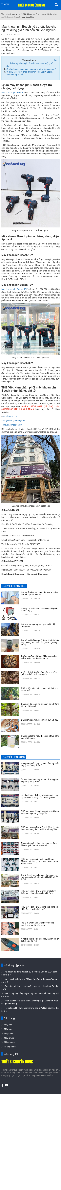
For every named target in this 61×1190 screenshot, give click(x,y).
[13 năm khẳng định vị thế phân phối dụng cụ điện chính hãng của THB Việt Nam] (10, 800)
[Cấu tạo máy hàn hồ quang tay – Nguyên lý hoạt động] (10, 613)
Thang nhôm (10, 1046)
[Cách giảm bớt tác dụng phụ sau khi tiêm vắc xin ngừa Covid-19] (10, 597)
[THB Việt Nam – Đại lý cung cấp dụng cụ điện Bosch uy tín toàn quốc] (10, 912)
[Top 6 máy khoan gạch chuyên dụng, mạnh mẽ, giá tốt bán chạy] (10, 927)
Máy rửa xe (9, 1037)
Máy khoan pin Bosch (12, 92)
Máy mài (8, 1024)
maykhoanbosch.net (12, 424)
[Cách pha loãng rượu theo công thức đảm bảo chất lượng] (10, 740)
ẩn (55, 60)
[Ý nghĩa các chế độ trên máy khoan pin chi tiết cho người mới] (10, 943)
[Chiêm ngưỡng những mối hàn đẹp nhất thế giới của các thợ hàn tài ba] (10, 661)
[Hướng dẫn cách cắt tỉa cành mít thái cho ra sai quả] (10, 693)
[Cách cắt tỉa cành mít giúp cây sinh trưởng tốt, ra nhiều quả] (10, 709)
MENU (6, 4)
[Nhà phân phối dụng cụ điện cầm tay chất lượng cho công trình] (10, 768)
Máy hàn (8, 1029)
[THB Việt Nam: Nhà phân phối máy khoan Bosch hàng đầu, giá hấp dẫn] (10, 816)
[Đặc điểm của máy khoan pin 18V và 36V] (10, 725)
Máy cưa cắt (9, 1042)
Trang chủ (5, 14)
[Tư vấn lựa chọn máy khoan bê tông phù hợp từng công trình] (10, 784)
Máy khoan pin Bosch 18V (14, 289)
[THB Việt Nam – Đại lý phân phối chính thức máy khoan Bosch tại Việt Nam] (10, 896)
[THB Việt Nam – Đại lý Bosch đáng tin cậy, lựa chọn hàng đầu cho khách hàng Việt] (10, 832)
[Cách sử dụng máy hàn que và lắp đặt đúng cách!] (10, 629)
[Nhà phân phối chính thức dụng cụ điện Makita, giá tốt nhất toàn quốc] (10, 848)
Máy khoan (16, 14)
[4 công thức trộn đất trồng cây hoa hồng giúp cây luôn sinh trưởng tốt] (10, 677)
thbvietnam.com (10, 416)
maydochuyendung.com (14, 420)
